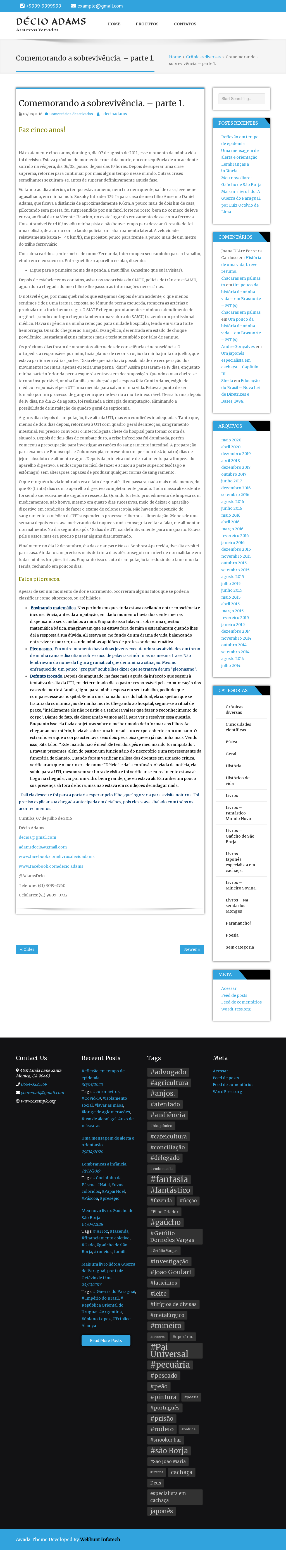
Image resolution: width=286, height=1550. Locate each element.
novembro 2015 (236, 556)
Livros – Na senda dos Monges (237, 906)
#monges (157, 1336)
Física (231, 741)
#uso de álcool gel (99, 1118)
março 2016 (232, 528)
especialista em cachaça (168, 1497)
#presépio (110, 1198)
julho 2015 (231, 583)
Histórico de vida (237, 780)
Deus (155, 1483)
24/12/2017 (91, 1284)
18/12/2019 (91, 1171)
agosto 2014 (232, 658)
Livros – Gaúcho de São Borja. (240, 836)
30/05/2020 (92, 1084)
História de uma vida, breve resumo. (241, 264)
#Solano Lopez (96, 1318)
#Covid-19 (91, 1098)
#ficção (188, 1201)
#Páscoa (90, 1198)
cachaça (181, 1472)
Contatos (185, 23)
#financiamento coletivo (106, 1238)
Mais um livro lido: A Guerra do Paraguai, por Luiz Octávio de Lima (108, 1271)
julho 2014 (230, 665)
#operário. (183, 1336)
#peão (159, 1386)
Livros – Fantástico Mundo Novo (238, 813)
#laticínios (163, 1283)
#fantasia (169, 1179)
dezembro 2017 (236, 467)
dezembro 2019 (236, 453)
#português (165, 1408)
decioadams (115, 113)
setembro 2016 (235, 494)
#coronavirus (106, 1091)
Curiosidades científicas (238, 727)
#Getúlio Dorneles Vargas (172, 1237)
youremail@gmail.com (42, 1092)
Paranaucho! (238, 923)
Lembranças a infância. (104, 1164)
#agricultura (169, 1083)
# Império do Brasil (100, 1298)
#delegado (165, 1158)
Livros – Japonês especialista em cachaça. (240, 862)
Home (114, 23)
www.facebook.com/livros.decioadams (56, 856)
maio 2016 (230, 515)
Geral (231, 753)
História (233, 765)
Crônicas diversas (234, 709)
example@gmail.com (100, 6)
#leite (158, 1293)
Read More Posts (106, 1340)
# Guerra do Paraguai (114, 1291)
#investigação (169, 1261)
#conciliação (167, 1147)
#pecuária (170, 1365)
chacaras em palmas (241, 312)
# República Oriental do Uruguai (102, 1305)
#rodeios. (103, 1251)
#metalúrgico (167, 1315)
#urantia (156, 1472)
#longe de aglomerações (106, 1111)
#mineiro (166, 1325)
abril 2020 (230, 446)
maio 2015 (231, 597)
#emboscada (161, 1169)
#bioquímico (161, 1126)
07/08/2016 (32, 114)
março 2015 (232, 610)
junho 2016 (231, 508)
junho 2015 (231, 590)
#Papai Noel (113, 1191)
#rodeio (162, 1429)
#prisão (161, 1418)
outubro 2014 (234, 644)
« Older (27, 949)
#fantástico (170, 1190)
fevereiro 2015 (235, 617)
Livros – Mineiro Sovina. (241, 885)
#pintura (163, 1397)
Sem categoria (240, 947)
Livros (232, 795)
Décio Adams (51, 21)
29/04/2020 (92, 1151)
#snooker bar (165, 1440)
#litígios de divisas (173, 1304)
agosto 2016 (232, 501)
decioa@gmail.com (37, 837)
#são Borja (169, 1450)
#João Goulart (171, 1272)
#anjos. (162, 1093)
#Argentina (110, 1311)
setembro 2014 (235, 651)
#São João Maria (168, 1461)
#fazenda (119, 1231)
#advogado (168, 1072)
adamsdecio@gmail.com (43, 847)
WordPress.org (236, 1009)
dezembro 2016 (236, 487)
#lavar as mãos (108, 1105)
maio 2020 (231, 439)
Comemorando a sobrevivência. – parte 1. (101, 103)
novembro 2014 (236, 638)
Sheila (227, 380)
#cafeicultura (168, 1136)
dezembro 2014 (236, 631)
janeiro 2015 (233, 624)
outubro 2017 (233, 474)
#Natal (103, 1184)
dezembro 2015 (236, 549)
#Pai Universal (169, 1351)
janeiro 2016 (233, 542)
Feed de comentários (241, 1002)
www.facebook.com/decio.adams (51, 866)
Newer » (192, 949)
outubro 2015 (234, 562)
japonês (161, 1511)
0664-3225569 (34, 1084)
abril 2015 (230, 603)
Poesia (232, 935)
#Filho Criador (164, 1211)
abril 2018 (230, 460)
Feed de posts (234, 995)
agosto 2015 (232, 576)
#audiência (167, 1115)
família (121, 1251)
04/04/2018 (92, 1224)
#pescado (163, 1375)
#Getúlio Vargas (164, 1251)
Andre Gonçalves (238, 346)
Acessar (229, 988)
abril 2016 (230, 521)
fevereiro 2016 (235, 535)
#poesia (191, 1397)
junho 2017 (231, 480)
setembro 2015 (235, 569)
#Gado (88, 1244)
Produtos (147, 23)
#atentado (165, 1104)
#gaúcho (165, 1222)
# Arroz (100, 1231)
